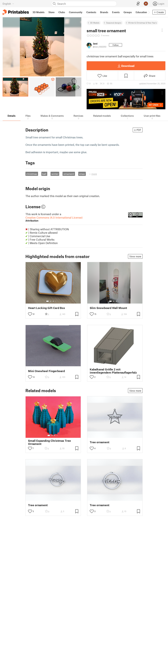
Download (127, 65)
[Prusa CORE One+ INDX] (126, 99)
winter (54, 173)
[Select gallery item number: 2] (50, 301)
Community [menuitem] (75, 12)
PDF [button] (138, 129)
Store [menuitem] (51, 12)
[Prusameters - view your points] (146, 3)
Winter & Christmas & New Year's (142, 23)
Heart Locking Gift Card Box (46, 307)
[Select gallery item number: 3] (53, 301)
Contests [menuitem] (91, 12)
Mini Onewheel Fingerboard (46, 371)
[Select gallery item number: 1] (47, 301)
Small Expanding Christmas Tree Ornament (49, 442)
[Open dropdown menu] (162, 30)
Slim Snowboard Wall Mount (108, 307)
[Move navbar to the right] (149, 12)
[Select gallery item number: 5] (58, 301)
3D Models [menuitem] (38, 12)
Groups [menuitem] (128, 12)
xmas (82, 173)
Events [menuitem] (116, 12)
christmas (31, 173)
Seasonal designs (113, 23)
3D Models (94, 23)
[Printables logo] (16, 12)
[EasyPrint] (138, 4)
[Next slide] (78, 86)
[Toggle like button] (30, 314)
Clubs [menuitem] (61, 12)
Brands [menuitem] (104, 12)
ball (44, 173)
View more (135, 256)
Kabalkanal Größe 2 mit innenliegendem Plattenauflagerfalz (113, 371)
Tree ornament (99, 442)
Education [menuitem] (141, 12)
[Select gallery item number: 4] (56, 301)
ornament (68, 173)
